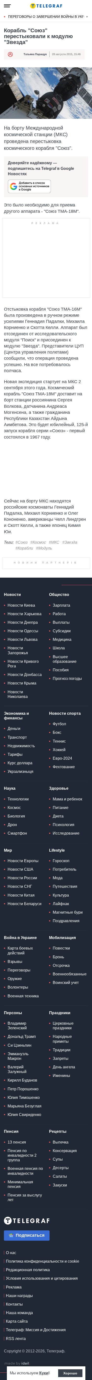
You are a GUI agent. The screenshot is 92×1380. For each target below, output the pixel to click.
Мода (58, 878)
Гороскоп (61, 861)
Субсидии (62, 631)
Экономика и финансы (16, 715)
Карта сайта (17, 1321)
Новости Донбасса (25, 675)
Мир (8, 850)
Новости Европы (23, 861)
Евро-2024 (62, 758)
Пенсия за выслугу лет (25, 1197)
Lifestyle (57, 850)
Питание (60, 808)
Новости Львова (23, 639)
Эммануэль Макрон (18, 1056)
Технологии (18, 799)
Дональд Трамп (22, 1036)
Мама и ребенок (67, 799)
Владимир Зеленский (17, 1025)
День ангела (64, 1067)
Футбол (59, 724)
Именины (61, 1075)
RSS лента (16, 1339)
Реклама (14, 1287)
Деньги (14, 728)
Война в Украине (20, 938)
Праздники (59, 1013)
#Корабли (24, 548)
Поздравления (66, 921)
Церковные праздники (63, 1025)
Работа (59, 614)
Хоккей (59, 750)
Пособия (61, 670)
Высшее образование (65, 659)
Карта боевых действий (20, 950)
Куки (43, 1373)
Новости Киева (21, 605)
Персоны (13, 1013)
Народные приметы (62, 1038)
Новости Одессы (23, 631)
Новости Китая (21, 895)
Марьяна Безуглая (24, 1106)
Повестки (61, 948)
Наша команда (19, 1313)
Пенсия (11, 1131)
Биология (16, 816)
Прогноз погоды (67, 678)
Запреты (60, 1058)
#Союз (21, 542)
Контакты (14, 1304)
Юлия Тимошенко (24, 1097)
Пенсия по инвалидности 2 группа (22, 1155)
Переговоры (19, 970)
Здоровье (58, 788)
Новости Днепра (23, 622)
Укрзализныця (20, 771)
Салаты (60, 1176)
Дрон (12, 825)
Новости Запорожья (18, 650)
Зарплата (61, 605)
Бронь (58, 957)
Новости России (22, 878)
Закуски (60, 1185)
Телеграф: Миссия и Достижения (36, 1330)
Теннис (59, 741)
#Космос (38, 542)
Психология (63, 825)
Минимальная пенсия (20, 1184)
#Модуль (44, 548)
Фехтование (64, 767)
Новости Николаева (18, 694)
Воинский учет (66, 983)
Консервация (65, 1151)
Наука (9, 788)
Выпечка (60, 1142)
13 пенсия (17, 1142)
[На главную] (46, 6)
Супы (58, 1159)
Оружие (15, 979)
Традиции (61, 1050)
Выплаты (61, 622)
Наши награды (19, 1296)
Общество (59, 595)
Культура (61, 895)
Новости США (20, 869)
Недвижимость (21, 746)
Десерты (61, 1168)
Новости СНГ (20, 886)
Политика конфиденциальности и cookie (42, 1261)
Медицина (62, 639)
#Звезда (69, 542)
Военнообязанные (70, 974)
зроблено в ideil (17, 1363)
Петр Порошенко (23, 1089)
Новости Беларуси (24, 904)
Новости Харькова (24, 614)
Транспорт (17, 737)
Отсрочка (61, 965)
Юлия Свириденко (24, 1115)
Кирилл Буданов (22, 1080)
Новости (12, 595)
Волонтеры (18, 987)
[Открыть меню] (7, 6)
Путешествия (65, 886)
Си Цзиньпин (19, 1045)
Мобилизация (62, 938)
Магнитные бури (68, 912)
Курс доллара (20, 763)
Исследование (66, 833)
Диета (58, 816)
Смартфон (17, 833)
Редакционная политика (28, 1270)
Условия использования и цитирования (42, 1278)
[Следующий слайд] (87, 17)
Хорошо (70, 1373)
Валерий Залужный (17, 1069)
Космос (14, 808)
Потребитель (64, 869)
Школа (59, 648)
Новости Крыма (22, 683)
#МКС (54, 542)
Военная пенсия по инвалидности (25, 1170)
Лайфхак (61, 904)
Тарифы (15, 754)
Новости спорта (65, 713)
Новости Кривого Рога (23, 663)
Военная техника (23, 996)
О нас (11, 1253)
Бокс (57, 732)
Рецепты (57, 1131)
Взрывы (15, 962)
